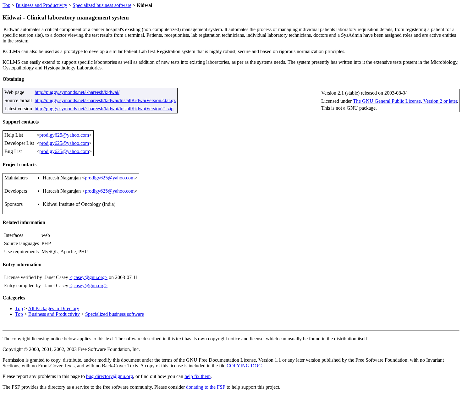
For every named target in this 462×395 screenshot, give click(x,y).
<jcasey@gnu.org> (88, 277)
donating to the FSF (205, 387)
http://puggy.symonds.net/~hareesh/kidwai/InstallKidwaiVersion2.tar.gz (105, 100)
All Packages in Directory (53, 308)
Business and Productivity (41, 5)
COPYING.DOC (244, 365)
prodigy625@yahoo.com (64, 135)
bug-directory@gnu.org (109, 376)
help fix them (197, 376)
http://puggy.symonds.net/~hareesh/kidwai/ (77, 92)
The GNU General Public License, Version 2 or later (405, 101)
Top (6, 5)
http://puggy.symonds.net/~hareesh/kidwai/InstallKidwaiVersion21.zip (104, 108)
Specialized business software (102, 5)
